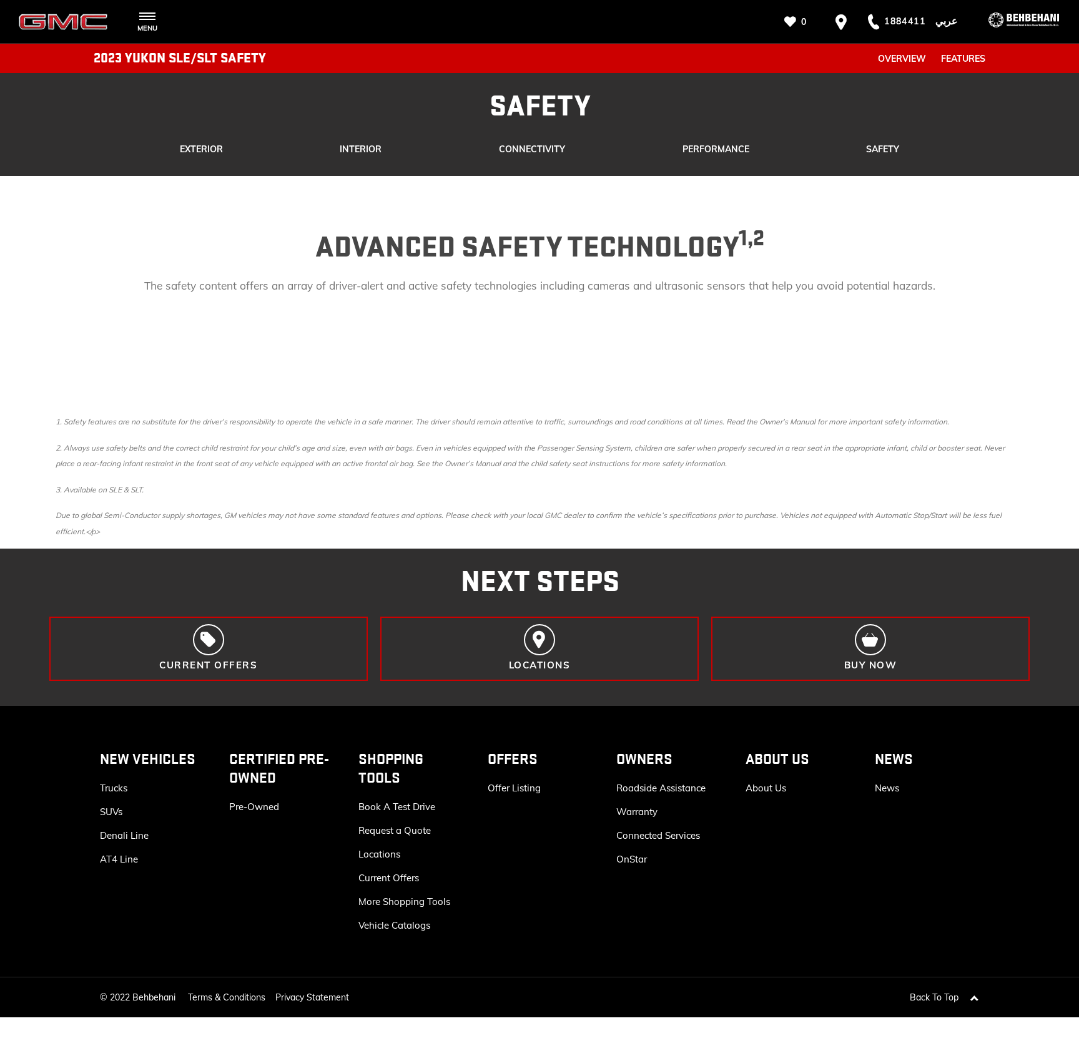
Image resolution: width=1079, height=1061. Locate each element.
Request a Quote (394, 830)
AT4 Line (119, 859)
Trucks (113, 788)
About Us (766, 788)
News (887, 788)
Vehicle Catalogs (394, 925)
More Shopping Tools (404, 901)
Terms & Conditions (226, 997)
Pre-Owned (254, 807)
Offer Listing (514, 788)
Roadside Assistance (661, 788)
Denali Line (124, 835)
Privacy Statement (312, 997)
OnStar (631, 859)
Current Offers (388, 878)
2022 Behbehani (142, 997)
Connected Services (658, 835)
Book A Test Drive (396, 807)
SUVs (111, 812)
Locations (379, 854)
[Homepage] (1015, 21)
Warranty (637, 812)
